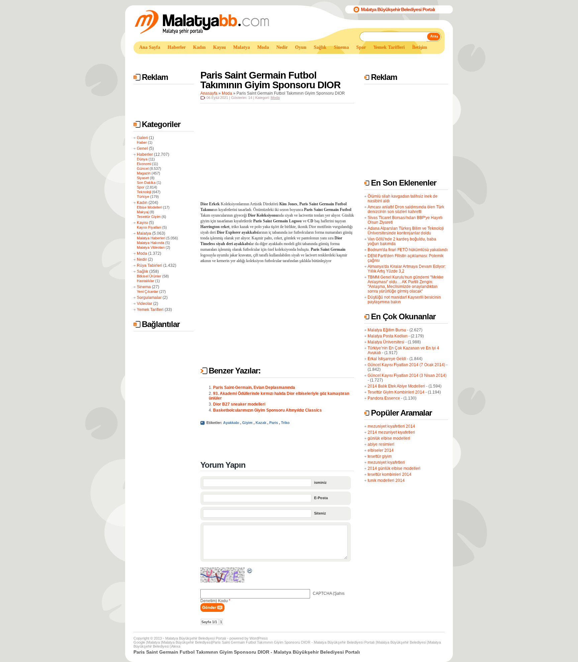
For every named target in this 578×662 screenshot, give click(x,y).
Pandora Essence (384, 398)
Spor (140, 187)
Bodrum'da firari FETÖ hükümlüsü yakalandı (408, 249)
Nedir (142, 259)
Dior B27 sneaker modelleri (239, 404)
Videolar (144, 303)
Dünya (142, 159)
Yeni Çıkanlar (147, 292)
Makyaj (143, 212)
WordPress (259, 638)
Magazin (144, 173)
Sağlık (142, 271)
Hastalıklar (145, 281)
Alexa (175, 646)
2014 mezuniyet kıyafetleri (391, 432)
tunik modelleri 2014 (386, 480)
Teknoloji (144, 192)
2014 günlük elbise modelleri (394, 468)
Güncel (143, 169)
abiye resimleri (381, 444)
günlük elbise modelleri (389, 438)
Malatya (144, 233)
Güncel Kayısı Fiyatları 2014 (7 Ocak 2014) (406, 364)
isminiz (320, 482)
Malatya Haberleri (151, 238)
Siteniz (320, 513)
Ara (433, 36)
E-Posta (321, 498)
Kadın (142, 202)
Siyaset (143, 178)
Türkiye (143, 197)
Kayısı (142, 222)
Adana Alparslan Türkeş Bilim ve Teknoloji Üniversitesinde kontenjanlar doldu (406, 230)
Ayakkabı (231, 423)
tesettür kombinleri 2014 (389, 474)
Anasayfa (208, 93)
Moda (142, 253)
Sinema (144, 287)
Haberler (145, 154)
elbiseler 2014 (381, 450)
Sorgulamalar (149, 297)
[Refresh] (250, 571)
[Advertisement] (255, 59)
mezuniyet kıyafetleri (386, 462)
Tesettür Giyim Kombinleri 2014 (396, 392)
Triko (285, 423)
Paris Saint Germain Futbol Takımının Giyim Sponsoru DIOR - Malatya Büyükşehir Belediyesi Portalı (293, 642)
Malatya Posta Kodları (387, 336)
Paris (273, 423)
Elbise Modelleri (149, 207)
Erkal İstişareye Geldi (387, 358)
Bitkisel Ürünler (149, 276)
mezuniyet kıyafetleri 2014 (391, 426)
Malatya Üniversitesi (386, 342)
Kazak (261, 423)
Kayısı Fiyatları (149, 227)
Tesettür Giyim (149, 217)
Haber (142, 142)
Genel (142, 148)
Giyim (247, 423)
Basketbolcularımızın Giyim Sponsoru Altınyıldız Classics (267, 410)
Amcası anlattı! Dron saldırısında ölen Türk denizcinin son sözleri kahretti (406, 209)
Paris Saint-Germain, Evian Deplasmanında (254, 387)
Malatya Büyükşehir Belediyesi (186, 642)
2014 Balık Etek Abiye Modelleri (396, 386)
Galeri (142, 137)
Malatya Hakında (150, 243)
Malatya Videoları (151, 247)
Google (139, 642)
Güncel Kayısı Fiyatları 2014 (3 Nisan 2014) (407, 375)
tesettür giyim (380, 456)
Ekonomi (144, 164)
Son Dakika (146, 183)
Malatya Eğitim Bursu (387, 330)
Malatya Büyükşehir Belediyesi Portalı (398, 9)
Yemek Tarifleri (150, 309)
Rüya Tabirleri (149, 265)
